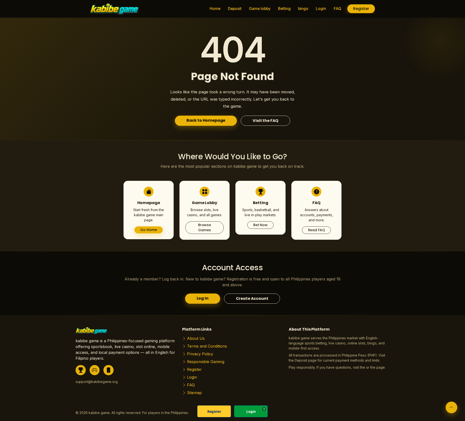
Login (321, 8)
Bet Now (260, 224)
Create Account (252, 298)
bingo (303, 8)
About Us (196, 338)
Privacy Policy (200, 353)
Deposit (234, 8)
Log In (203, 298)
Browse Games (204, 227)
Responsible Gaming (205, 361)
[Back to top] (451, 407)
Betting (284, 8)
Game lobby (260, 8)
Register (361, 8)
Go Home (148, 229)
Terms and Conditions (207, 346)
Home (215, 8)
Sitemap (194, 392)
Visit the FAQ (265, 120)
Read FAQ (316, 230)
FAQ (337, 8)
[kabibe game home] (91, 332)
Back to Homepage (205, 120)
